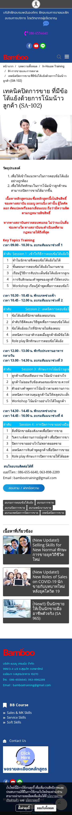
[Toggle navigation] (66, 56)
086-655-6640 (28, 472)
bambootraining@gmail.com (35, 478)
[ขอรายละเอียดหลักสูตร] (25, 759)
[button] (58, 57)
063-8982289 (36, 680)
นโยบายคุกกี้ (33, 800)
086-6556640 (17, 680)
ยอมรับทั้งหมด (45, 808)
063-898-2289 (50, 472)
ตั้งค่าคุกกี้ (24, 808)
